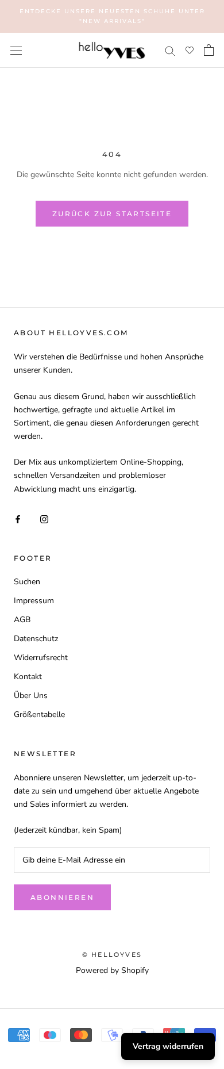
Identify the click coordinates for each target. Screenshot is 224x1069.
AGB (22, 619)
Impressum (34, 600)
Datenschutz (36, 638)
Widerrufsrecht (41, 657)
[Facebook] (18, 518)
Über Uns (31, 695)
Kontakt (28, 676)
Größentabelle (39, 714)
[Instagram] (44, 518)
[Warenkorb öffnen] (209, 50)
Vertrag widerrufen (168, 1046)
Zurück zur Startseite (112, 213)
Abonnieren (62, 897)
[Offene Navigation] (16, 50)
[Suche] (170, 50)
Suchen (27, 581)
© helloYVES (112, 955)
